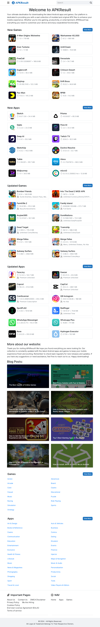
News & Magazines (14, 567)
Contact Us (22, 600)
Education (11, 541)
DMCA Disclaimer (37, 600)
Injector (54, 554)
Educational (55, 492)
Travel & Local (13, 585)
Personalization (57, 567)
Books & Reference (14, 528)
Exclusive (11, 550)
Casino (53, 488)
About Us (11, 600)
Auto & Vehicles (57, 523)
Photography (12, 572)
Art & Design (12, 523)
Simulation (11, 505)
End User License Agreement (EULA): (23, 608)
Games (11, 474)
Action (9, 479)
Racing (10, 501)
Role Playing (56, 501)
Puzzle (53, 497)
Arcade (10, 483)
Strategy (10, 510)
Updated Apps (16, 266)
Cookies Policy (13, 605)
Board (53, 483)
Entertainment (13, 545)
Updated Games (17, 185)
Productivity (55, 572)
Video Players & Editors (60, 585)
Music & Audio (56, 563)
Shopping (11, 576)
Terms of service (14, 610)
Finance (54, 550)
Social (53, 576)
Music (9, 497)
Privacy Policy (13, 602)
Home (53, 600)
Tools (53, 581)
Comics (54, 532)
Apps (10, 518)
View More (87, 30)
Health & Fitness (13, 554)
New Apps (13, 107)
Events (53, 545)
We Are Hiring (28, 602)
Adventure (55, 479)
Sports (53, 505)
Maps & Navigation (58, 559)
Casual (10, 492)
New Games (14, 29)
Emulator (54, 541)
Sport (9, 581)
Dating (53, 537)
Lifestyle (10, 559)
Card (9, 488)
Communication (13, 537)
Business (54, 528)
